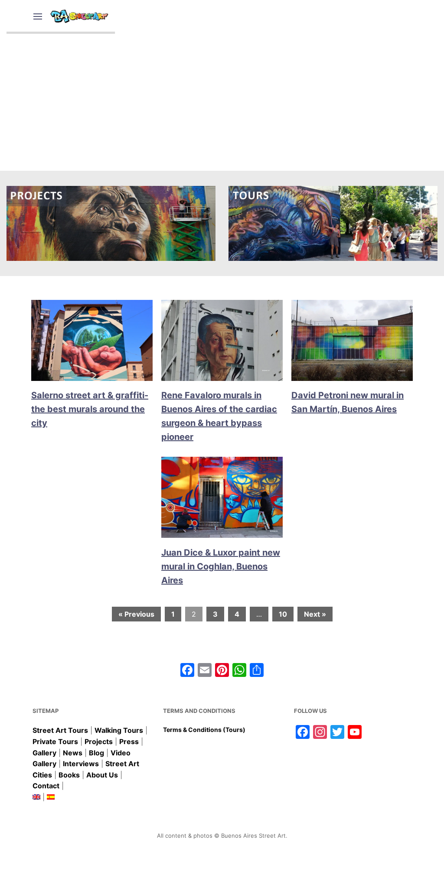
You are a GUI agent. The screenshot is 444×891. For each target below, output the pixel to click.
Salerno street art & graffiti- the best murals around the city (89, 409)
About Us (102, 775)
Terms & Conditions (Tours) (204, 729)
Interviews (81, 763)
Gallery (44, 752)
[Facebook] (187, 671)
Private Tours (55, 741)
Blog (96, 752)
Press (129, 741)
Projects (99, 741)
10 (283, 614)
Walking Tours (119, 730)
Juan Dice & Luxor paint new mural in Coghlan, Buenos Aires (220, 566)
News (72, 752)
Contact (46, 785)
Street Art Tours (60, 730)
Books (69, 775)
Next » (315, 614)
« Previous (136, 614)
